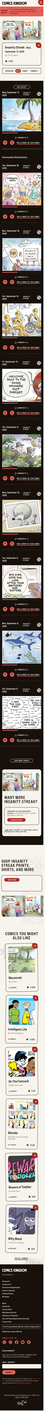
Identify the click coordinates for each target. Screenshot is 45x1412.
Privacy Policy (7, 1309)
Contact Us (6, 1306)
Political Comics (7, 1293)
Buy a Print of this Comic (28, 142)
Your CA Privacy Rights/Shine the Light (15, 1318)
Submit (9, 1372)
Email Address (9, 1362)
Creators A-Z (6, 1284)
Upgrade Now (16, 820)
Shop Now (12, 880)
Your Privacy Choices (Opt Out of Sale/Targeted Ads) (21, 1326)
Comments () (23, 138)
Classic (13, 1145)
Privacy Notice (25, 1383)
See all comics (21, 1258)
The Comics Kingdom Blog (11, 1287)
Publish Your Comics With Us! (12, 1331)
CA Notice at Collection (10, 1315)
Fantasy (13, 1249)
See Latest (23, 87)
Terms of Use (6, 1322)
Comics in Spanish (8, 1290)
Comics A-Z (6, 1281)
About (4, 1303)
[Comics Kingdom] (14, 1270)
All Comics (5, 1297)
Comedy (13, 988)
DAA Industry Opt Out (9, 1312)
